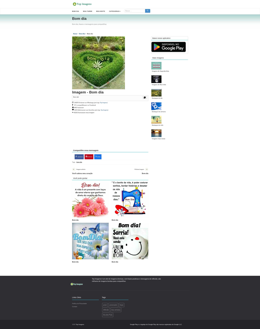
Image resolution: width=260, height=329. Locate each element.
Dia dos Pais (107, 315)
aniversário (113, 305)
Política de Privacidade (79, 303)
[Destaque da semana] (156, 106)
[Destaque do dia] (156, 92)
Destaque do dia (157, 98)
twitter (98, 157)
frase (121, 305)
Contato (74, 306)
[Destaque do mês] (156, 120)
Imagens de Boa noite (159, 84)
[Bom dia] (90, 199)
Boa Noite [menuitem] (100, 11)
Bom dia (75, 220)
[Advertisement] (110, 130)
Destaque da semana (159, 111)
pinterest (89, 157)
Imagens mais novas (158, 138)
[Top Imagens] (82, 4)
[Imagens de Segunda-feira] (156, 65)
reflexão (106, 310)
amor (105, 305)
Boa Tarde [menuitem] (87, 11)
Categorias (114, 11)
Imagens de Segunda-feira (160, 71)
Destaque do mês (157, 125)
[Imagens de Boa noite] (156, 79)
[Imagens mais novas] (156, 133)
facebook (80, 157)
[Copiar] (144, 97)
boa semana (115, 310)
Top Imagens (103, 102)
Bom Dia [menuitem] (75, 11)
